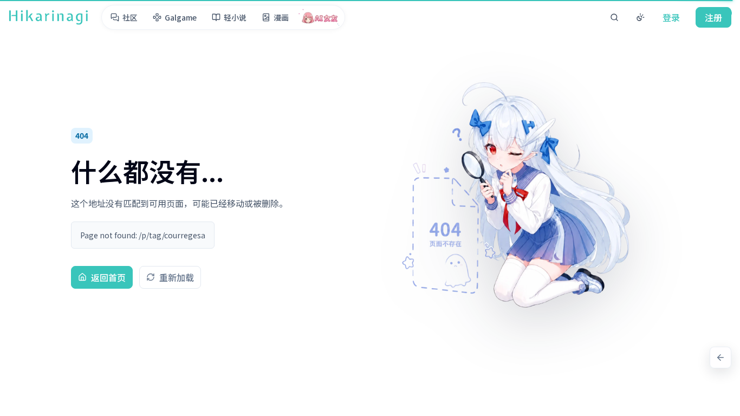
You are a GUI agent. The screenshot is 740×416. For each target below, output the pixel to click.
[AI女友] (319, 17)
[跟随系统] (640, 17)
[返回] (720, 357)
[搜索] (614, 17)
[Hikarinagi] (48, 17)
